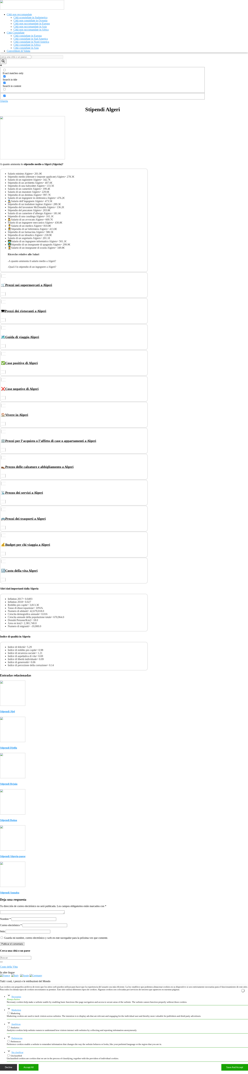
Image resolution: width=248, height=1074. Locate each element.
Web (2, 931)
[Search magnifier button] (3, 61)
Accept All (29, 1067)
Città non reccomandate (19, 14)
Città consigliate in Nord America (31, 41)
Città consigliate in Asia (26, 47)
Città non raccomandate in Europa (31, 23)
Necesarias (16, 996)
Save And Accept (234, 1067)
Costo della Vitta (9, 966)
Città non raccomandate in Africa (31, 29)
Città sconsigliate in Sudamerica (30, 17)
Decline (8, 1067)
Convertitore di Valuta (18, 50)
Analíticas (16, 1024)
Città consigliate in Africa (26, 44)
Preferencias (16, 1038)
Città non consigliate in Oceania (30, 20)
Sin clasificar (17, 1052)
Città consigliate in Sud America (30, 38)
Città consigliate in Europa (27, 35)
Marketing (16, 1010)
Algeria (4, 101)
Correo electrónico (11, 925)
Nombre (5, 919)
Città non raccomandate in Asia (30, 26)
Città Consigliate (15, 32)
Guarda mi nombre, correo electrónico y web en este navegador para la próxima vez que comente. (56, 937)
